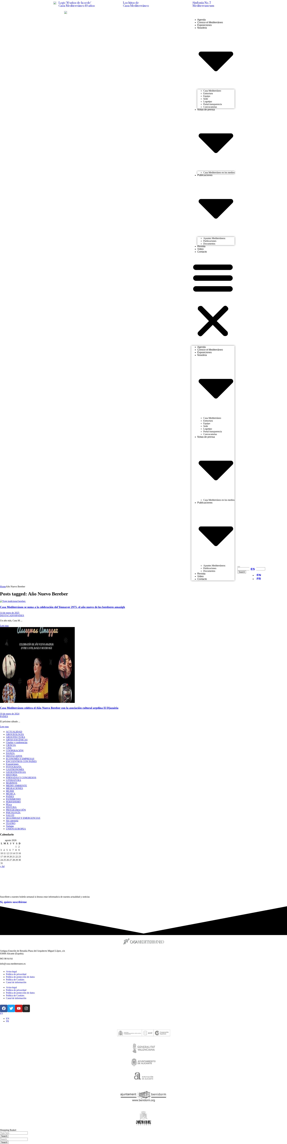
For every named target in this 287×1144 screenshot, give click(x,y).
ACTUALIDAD (14, 731)
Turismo (10, 826)
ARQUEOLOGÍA (15, 734)
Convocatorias (210, 107)
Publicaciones (209, 241)
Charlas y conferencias (16, 742)
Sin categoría (12, 820)
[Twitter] (228, 12)
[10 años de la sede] (54, 2)
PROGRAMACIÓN (16, 810)
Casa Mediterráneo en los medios (219, 172)
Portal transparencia (212, 104)
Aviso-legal (11, 971)
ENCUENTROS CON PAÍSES (21, 761)
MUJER (10, 791)
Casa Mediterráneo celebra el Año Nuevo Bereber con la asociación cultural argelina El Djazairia (59, 707)
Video (200, 249)
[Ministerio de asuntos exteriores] (143, 1033)
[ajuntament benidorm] (143, 1096)
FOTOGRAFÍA (14, 766)
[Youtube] (232, 12)
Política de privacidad (16, 974)
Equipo (206, 96)
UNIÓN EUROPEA (16, 828)
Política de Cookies (15, 979)
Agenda (201, 19)
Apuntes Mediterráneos (214, 238)
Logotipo (207, 101)
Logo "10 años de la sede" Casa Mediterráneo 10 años (77, 4)
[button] (213, 299)
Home (3, 586)
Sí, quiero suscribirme (13, 902)
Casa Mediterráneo (212, 90)
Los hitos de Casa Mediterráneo (136, 4)
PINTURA (11, 807)
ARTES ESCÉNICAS (17, 739)
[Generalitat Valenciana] (143, 1048)
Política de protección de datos (20, 977)
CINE (9, 748)
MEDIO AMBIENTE (16, 785)
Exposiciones (204, 25)
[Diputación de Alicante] (143, 1077)
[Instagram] (237, 12)
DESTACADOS (8, 615)
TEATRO (10, 823)
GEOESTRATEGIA (16, 772)
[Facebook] (223, 12)
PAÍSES (20, 615)
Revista (201, 246)
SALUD (10, 815)
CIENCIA (11, 745)
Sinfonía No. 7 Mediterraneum (203, 4)
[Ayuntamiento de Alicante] (143, 1062)
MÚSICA (10, 793)
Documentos (209, 243)
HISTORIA (11, 775)
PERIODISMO (13, 802)
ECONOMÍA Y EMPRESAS (20, 758)
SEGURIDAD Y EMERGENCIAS (23, 818)
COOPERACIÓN (14, 750)
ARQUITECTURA (15, 737)
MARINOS (11, 783)
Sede (205, 99)
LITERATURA (13, 780)
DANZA (10, 753)
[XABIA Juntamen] (143, 1118)
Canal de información (16, 982)
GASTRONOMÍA (15, 769)
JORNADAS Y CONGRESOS (21, 777)
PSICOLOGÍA (13, 812)
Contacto (202, 251)
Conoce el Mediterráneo (210, 22)
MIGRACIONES (14, 788)
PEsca (9, 804)
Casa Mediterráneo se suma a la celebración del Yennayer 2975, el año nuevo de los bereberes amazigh (62, 607)
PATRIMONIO (13, 799)
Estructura (208, 93)
